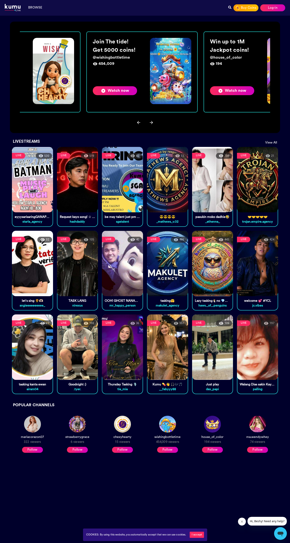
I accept (197, 534)
